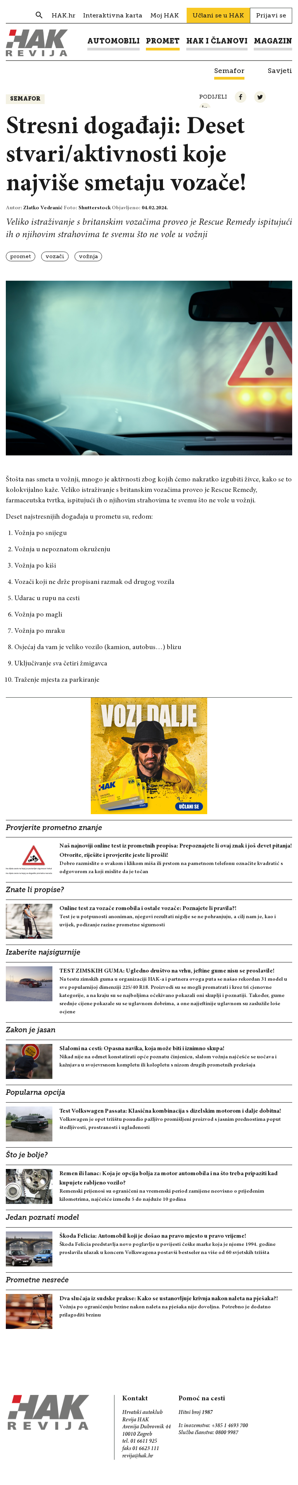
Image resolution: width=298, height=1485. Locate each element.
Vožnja (88, 256)
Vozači (54, 256)
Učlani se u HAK (218, 15)
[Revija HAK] (37, 43)
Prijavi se (271, 15)
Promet (20, 256)
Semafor (25, 99)
